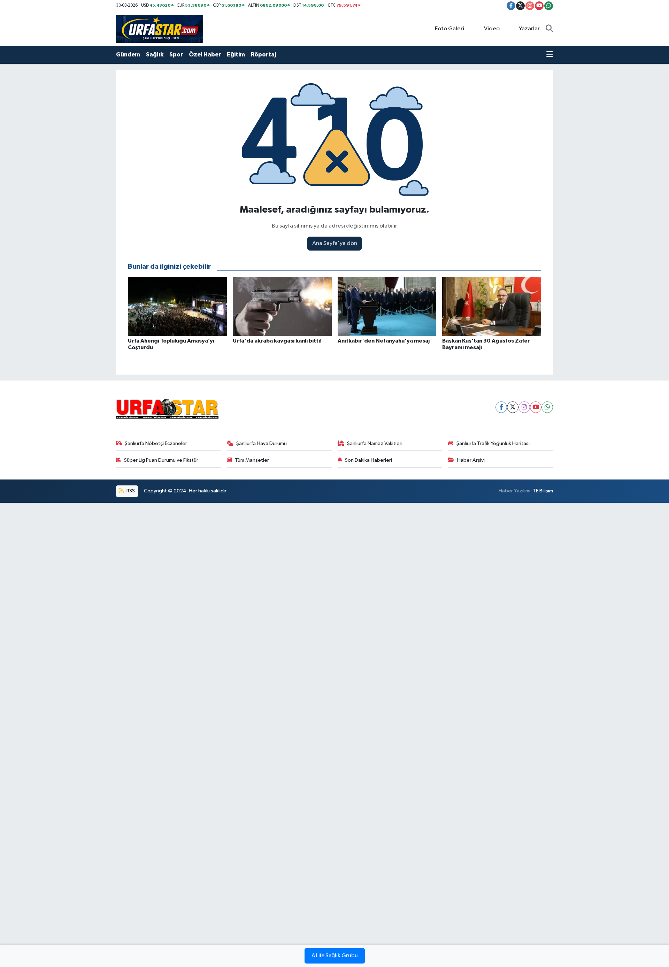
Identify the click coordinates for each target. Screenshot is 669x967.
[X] (512, 407)
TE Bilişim (543, 490)
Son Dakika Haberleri (368, 460)
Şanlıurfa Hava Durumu (261, 443)
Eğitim (236, 54)
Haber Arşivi (471, 460)
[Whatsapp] (547, 407)
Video (492, 29)
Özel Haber (205, 54)
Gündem (128, 54)
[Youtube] (535, 407)
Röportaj (263, 54)
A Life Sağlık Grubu (335, 956)
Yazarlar (529, 29)
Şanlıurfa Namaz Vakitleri (374, 443)
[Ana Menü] (549, 54)
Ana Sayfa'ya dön (334, 243)
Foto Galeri (449, 29)
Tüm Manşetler (252, 460)
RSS (130, 490)
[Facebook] (501, 407)
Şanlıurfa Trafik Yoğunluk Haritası (493, 443)
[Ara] (549, 28)
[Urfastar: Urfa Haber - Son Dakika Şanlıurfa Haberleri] (159, 28)
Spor (176, 54)
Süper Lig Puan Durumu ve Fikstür (161, 460)
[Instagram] (524, 407)
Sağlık (154, 54)
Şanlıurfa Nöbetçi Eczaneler (156, 443)
